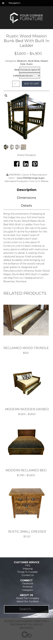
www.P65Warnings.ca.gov (31, 178)
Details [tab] (26, 205)
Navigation (14, 3)
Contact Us (28, 575)
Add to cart (31, 83)
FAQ (27, 565)
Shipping (28, 568)
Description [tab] (26, 190)
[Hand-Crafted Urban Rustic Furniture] (26, 23)
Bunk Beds (33, 61)
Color (16, 75)
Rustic (29, 64)
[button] (26, 122)
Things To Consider (27, 572)
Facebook (27, 583)
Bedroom (22, 61)
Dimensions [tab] (26, 197)
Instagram (27, 590)
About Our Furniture (28, 601)
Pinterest (28, 586)
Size (16, 69)
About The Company (27, 598)
